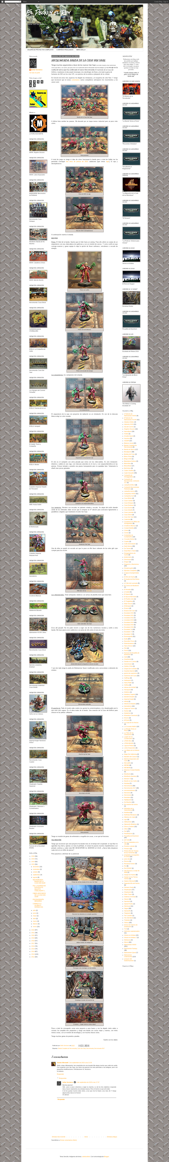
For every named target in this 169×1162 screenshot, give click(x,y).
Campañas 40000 (129, 493)
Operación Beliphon (130, 824)
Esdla (126, 639)
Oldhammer (128, 822)
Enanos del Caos (129, 611)
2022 (33, 930)
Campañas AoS (129, 496)
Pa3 (125, 831)
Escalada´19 (128, 634)
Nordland (127, 812)
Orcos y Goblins (129, 826)
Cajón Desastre (129, 473)
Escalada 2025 (129, 625)
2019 (33, 938)
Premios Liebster (129, 846)
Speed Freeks (128, 904)
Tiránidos (127, 920)
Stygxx (126, 908)
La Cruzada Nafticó (130, 726)
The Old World (128, 918)
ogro (125, 819)
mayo (35, 916)
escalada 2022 (128, 618)
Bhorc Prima (128, 456)
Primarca (127, 848)
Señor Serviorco (67, 1082)
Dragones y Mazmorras (131, 564)
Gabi (125, 657)
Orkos (126, 829)
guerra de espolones (130, 673)
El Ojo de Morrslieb (130, 597)
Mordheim (127, 774)
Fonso (126, 650)
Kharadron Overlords (130, 715)
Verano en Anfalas (130, 935)
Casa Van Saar (81, 1048)
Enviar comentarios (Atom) (68, 1140)
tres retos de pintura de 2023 (77, 161)
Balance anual (128, 443)
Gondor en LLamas (130, 661)
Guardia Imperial (129, 671)
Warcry (126, 942)
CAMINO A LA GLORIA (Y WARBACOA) (38, 905)
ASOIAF (126, 441)
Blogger (106, 1156)
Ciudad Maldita (129, 528)
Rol (125, 866)
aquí (107, 161)
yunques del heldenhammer (129, 959)
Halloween (127, 680)
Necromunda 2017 (99, 1048)
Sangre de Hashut (130, 875)
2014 (33, 951)
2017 (33, 943)
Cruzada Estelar (129, 539)
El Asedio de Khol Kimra (131, 579)
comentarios (76, 80)
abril (34, 918)
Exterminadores (129, 643)
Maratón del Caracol (130, 756)
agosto (35, 877)
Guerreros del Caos (130, 676)
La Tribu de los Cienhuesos (128, 733)
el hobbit (127, 592)
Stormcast (127, 906)
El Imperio (127, 594)
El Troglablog (128, 601)
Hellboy (126, 685)
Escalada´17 (128, 632)
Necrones (127, 793)
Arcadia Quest (128, 436)
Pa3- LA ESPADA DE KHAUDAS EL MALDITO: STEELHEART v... (39, 888)
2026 (33, 856)
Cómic (126, 530)
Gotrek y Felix (128, 666)
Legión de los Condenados (128, 737)
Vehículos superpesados (132, 931)
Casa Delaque (128, 503)
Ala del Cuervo (128, 427)
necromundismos (129, 790)
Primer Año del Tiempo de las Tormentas (131, 851)
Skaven (126, 899)
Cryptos (126, 541)
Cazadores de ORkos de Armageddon (132, 522)
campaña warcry (129, 491)
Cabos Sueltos (128, 470)
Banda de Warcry (129, 449)
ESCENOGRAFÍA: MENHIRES (38, 900)
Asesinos (127, 438)
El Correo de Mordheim (131, 585)
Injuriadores (128, 706)
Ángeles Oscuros (129, 429)
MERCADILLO (80, 50)
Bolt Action (127, 468)
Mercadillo (127, 763)
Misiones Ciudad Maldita (132, 770)
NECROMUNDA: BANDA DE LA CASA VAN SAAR (39, 881)
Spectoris (127, 901)
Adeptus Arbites (129, 422)
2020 (33, 935)
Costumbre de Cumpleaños (128, 536)
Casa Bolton (128, 498)
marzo (35, 921)
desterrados (128, 557)
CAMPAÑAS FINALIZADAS (64, 50)
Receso (126, 861)
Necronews (127, 795)
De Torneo (127, 548)
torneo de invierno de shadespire (130, 925)
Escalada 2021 (129, 615)
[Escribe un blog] (82, 1045)
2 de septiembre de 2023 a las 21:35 (80, 1062)
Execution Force (129, 641)
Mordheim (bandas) (130, 776)
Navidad (126, 783)
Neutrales (127, 797)
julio (34, 910)
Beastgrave (127, 452)
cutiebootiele (86, 1156)
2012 (33, 957)
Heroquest (127, 690)
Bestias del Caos (129, 454)
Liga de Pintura (129, 745)
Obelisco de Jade (129, 817)
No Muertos (127, 802)
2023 (33, 864)
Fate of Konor (128, 646)
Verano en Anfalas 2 (130, 937)
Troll (125, 929)
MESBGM (127, 767)
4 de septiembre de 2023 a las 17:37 (88, 1082)
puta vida (127, 859)
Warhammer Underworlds (128, 955)
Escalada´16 (128, 629)
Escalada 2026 (129, 627)
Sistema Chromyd (129, 897)
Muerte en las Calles (130, 781)
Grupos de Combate (130, 668)
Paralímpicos (128, 833)
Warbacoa (127, 940)
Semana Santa (128, 887)
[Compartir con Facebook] (86, 1045)
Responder (60, 1074)
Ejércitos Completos (130, 570)
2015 (33, 949)
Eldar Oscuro (128, 604)
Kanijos (126, 711)
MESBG (126, 765)
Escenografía (128, 636)
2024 (33, 861)
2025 (33, 859)
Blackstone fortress (130, 461)
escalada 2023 (128, 620)
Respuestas (62, 1078)
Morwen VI (127, 779)
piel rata (126, 840)
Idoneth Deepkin (129, 697)
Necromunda (90, 1048)
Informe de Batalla (130, 704)
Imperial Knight (129, 699)
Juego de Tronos (129, 708)
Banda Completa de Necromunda (67, 1048)
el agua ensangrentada (131, 573)
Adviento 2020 (128, 424)
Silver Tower (128, 894)
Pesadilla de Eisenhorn (131, 836)
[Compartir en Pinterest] (88, 1045)
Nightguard (127, 800)
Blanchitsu (127, 463)
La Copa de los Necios (131, 722)
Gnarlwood (127, 659)
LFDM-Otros (128, 741)
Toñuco (126, 922)
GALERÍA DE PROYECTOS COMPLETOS (40, 50)
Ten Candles (128, 915)
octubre (35, 872)
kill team (126, 720)
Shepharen (127, 892)
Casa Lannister (129, 512)
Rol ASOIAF (128, 868)
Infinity (126, 701)
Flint (125, 648)
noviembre (36, 869)
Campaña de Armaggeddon (128, 476)
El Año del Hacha (129, 577)
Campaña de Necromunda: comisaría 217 (131, 480)
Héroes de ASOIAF (130, 687)
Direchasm (127, 559)
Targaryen (127, 913)
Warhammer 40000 (130, 944)
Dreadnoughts (128, 568)
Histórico (127, 692)
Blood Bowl (127, 466)
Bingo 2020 (127, 459)
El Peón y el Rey (48, 12)
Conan (126, 533)
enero (35, 926)
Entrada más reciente (58, 1137)
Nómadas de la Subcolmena (129, 809)
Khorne (126, 718)
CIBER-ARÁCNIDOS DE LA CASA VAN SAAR (39, 895)
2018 (33, 941)
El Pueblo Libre (129, 599)
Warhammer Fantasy (130, 948)
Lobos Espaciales (129, 748)
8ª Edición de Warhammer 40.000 (130, 418)
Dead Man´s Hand (130, 551)
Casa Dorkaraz (129, 505)
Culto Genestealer (130, 544)
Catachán (127, 519)
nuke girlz (89, 590)
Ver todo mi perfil (34, 73)
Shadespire (127, 890)
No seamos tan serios (131, 804)
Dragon (126, 562)
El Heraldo (127, 589)
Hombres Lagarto (129, 694)
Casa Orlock (128, 515)
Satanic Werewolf (62, 1062)
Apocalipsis (127, 431)
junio (34, 913)
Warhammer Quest (130, 952)
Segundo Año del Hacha (131, 883)
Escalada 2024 (129, 622)
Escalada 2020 (129, 613)
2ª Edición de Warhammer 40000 (130, 414)
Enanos (126, 608)
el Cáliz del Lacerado (130, 583)
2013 (33, 954)
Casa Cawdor (128, 500)
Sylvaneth (127, 911)
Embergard (127, 606)
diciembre (36, 867)
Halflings (127, 678)
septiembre (36, 875)
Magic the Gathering (130, 754)
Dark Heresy (128, 546)
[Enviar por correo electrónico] (79, 1045)
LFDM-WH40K (128, 743)
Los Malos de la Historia (131, 750)
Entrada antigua (112, 1137)
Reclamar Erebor (129, 864)
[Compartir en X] (84, 1045)
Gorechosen (128, 664)
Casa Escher (128, 507)
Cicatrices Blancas (130, 526)
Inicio (86, 1137)
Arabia (126, 434)
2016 (33, 946)
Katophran (127, 713)
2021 (33, 933)
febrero (35, 924)
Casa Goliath (128, 510)
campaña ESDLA (129, 485)
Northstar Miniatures (130, 815)
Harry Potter (128, 683)
